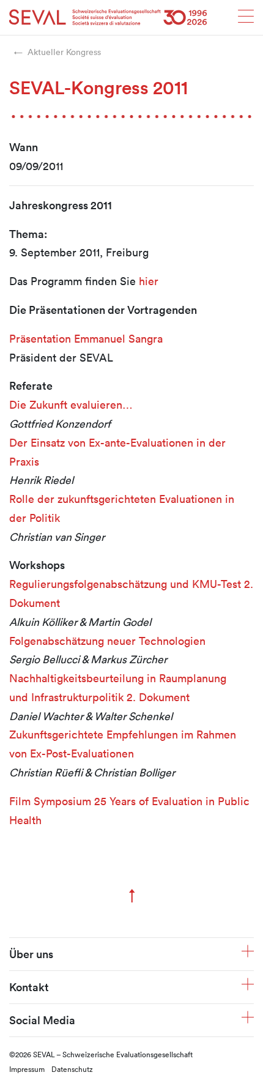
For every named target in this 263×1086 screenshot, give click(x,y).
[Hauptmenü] (246, 20)
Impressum (27, 1068)
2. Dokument (158, 697)
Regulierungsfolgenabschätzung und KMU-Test (125, 583)
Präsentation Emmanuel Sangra (86, 338)
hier (148, 280)
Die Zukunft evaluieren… (71, 404)
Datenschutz (72, 1068)
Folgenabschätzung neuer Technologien (107, 640)
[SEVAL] (108, 17)
